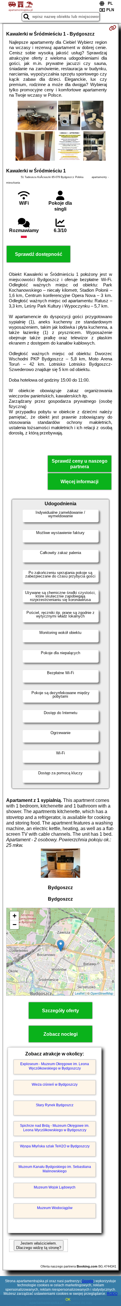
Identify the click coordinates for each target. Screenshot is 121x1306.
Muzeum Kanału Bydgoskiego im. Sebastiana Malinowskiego (55, 1169)
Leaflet (80, 993)
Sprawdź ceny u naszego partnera (79, 464)
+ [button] (14, 915)
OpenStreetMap (101, 993)
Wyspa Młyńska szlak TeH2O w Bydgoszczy (55, 1146)
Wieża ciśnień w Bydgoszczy (55, 1084)
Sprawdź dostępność (38, 254)
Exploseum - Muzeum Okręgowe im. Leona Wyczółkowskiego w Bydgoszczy (54, 1066)
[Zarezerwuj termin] (112, 27)
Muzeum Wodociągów (55, 1208)
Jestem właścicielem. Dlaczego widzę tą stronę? (38, 1245)
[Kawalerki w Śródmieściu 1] (37, 116)
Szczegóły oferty (60, 1010)
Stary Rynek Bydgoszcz (54, 1105)
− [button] (14, 924)
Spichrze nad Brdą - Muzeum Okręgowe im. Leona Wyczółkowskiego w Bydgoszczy (54, 1128)
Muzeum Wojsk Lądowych (54, 1187)
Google (87, 1281)
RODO (112, 1294)
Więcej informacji (79, 481)
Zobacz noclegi (60, 1034)
